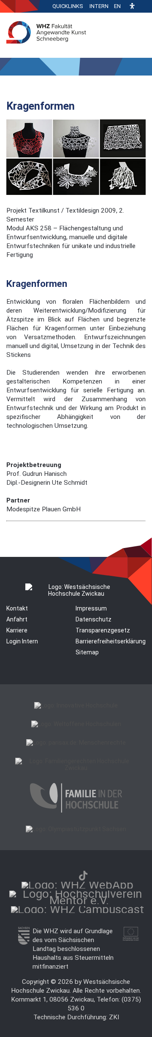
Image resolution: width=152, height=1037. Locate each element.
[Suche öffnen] (143, 6)
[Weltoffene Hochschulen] (76, 724)
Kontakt (17, 608)
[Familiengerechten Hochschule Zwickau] (76, 767)
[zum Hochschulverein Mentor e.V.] (79, 900)
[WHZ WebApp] (77, 885)
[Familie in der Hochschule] (76, 810)
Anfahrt (16, 619)
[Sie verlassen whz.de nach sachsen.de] (24, 942)
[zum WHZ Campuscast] (77, 909)
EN (117, 6)
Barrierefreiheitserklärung (111, 641)
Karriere (16, 630)
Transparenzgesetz (103, 630)
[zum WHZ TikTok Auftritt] (83, 876)
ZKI (114, 1017)
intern (99, 6)
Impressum (91, 608)
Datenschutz (93, 619)
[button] (132, 6)
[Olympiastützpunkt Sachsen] (76, 829)
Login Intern (22, 641)
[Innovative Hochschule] (76, 705)
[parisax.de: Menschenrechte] (76, 742)
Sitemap (87, 652)
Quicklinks (67, 6)
